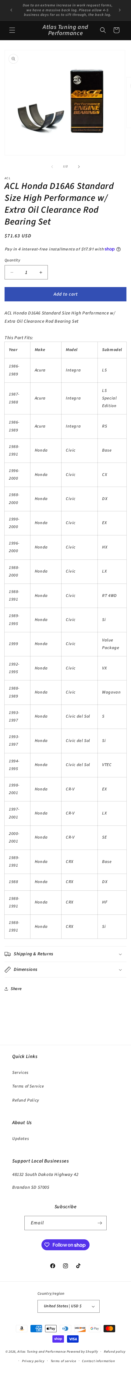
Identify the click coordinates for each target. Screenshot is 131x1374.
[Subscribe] (99, 1223)
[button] (12, 30)
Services (20, 1073)
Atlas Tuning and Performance (41, 1351)
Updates (20, 1139)
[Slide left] (52, 166)
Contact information (98, 1361)
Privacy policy (33, 1361)
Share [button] (16, 989)
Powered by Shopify (82, 1351)
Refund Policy (25, 1100)
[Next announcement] (119, 10)
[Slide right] (79, 166)
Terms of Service (28, 1086)
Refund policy (115, 1351)
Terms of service (63, 1361)
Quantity (12, 260)
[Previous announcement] (11, 10)
